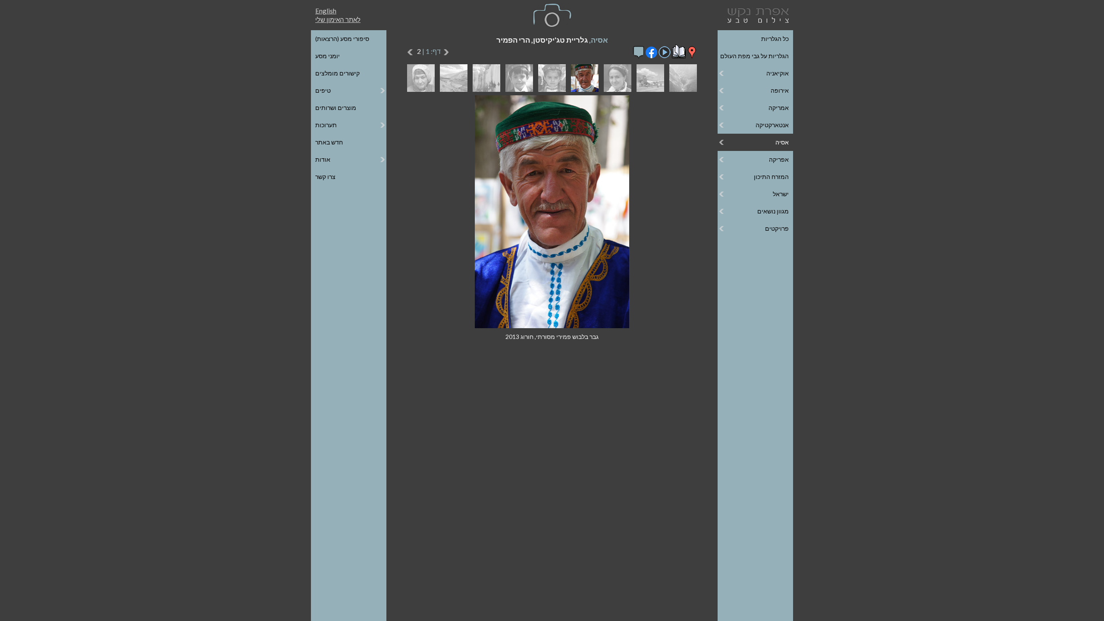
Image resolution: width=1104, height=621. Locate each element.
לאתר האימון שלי (338, 19)
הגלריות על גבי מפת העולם (754, 56)
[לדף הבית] (756, 14)
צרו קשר (325, 176)
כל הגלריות (775, 38)
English (325, 11)
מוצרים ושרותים (335, 107)
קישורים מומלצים (337, 73)
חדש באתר (329, 142)
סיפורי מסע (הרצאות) (342, 38)
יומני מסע (327, 56)
